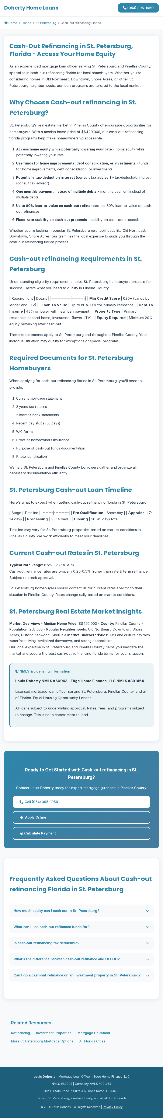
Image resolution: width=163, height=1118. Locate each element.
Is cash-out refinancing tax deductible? (46, 943)
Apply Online (35, 817)
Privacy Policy (113, 1107)
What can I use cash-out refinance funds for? (52, 927)
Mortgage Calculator (93, 1033)
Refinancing (20, 1033)
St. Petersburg (46, 23)
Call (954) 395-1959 (41, 802)
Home (12, 23)
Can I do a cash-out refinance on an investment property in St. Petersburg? (77, 975)
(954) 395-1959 (140, 8)
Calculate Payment (40, 833)
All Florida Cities (92, 1041)
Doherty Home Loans (31, 7)
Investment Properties (53, 1033)
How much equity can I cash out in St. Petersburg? (56, 911)
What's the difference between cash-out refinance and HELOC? (67, 959)
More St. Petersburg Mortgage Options (42, 1041)
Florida (26, 23)
